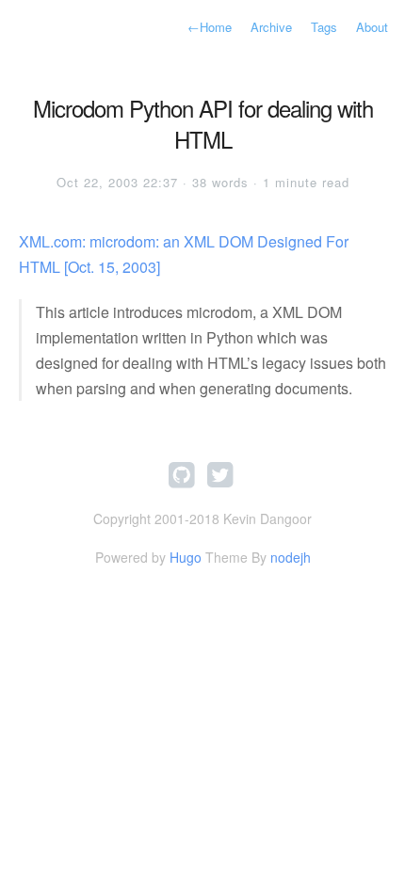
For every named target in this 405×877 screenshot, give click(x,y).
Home (209, 27)
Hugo (186, 557)
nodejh (290, 557)
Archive (271, 27)
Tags (324, 27)
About (372, 27)
